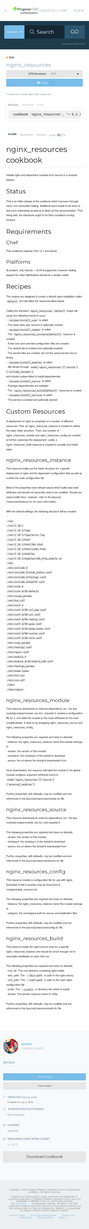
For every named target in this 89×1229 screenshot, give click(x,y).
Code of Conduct (16, 1215)
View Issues (44, 1085)
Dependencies (26, 134)
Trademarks (21, 1203)
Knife (40, 105)
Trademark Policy (45, 1217)
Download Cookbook (44, 1157)
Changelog (41, 134)
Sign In (78, 10)
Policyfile (13, 105)
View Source (44, 1076)
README (12, 134)
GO (75, 32)
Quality (57, 135)
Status (62, 1217)
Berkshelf (28, 105)
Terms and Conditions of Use (43, 1215)
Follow (47, 82)
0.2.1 (42, 73)
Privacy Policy (68, 1215)
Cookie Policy (25, 1217)
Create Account (53, 10)
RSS (11, 57)
